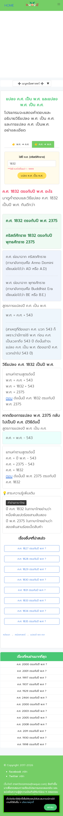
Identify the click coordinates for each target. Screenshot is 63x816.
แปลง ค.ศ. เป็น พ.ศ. (32, 175)
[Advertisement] (31, 44)
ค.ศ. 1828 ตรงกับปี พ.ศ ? (32, 559)
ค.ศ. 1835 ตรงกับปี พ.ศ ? (32, 621)
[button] (59, 4)
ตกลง (50, 807)
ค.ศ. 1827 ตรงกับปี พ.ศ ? (32, 548)
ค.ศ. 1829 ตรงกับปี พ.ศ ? (32, 569)
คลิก (25, 772)
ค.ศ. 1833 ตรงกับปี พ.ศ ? (32, 601)
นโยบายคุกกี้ (28, 802)
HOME (8, 5)
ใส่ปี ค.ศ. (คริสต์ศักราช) (32, 157)
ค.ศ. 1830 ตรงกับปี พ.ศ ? (32, 580)
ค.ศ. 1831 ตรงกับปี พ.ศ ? (32, 590)
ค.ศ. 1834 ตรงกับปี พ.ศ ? (32, 611)
